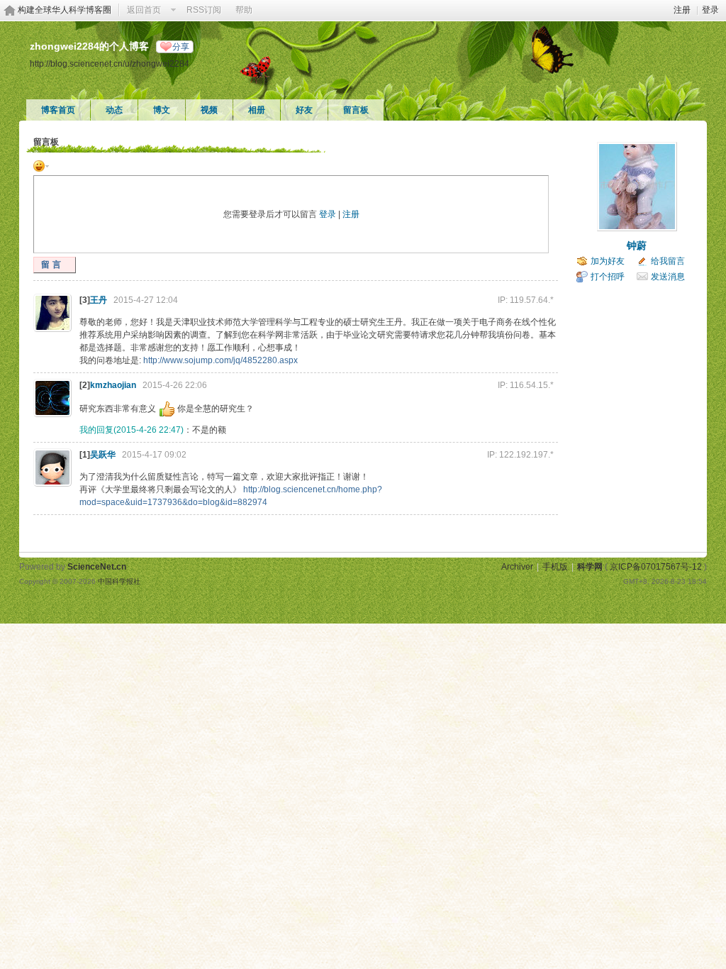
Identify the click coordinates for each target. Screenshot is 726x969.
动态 (114, 110)
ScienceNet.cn (96, 567)
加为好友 (608, 261)
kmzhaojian (113, 385)
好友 (304, 110)
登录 (710, 10)
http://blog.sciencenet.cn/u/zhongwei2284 (109, 63)
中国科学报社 (119, 581)
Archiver (517, 567)
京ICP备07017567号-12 (656, 567)
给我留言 (668, 261)
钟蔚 (637, 245)
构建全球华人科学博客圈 (64, 10)
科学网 (590, 567)
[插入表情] (41, 165)
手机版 (555, 567)
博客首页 (58, 110)
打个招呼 (608, 277)
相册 (256, 110)
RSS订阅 (203, 10)
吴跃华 (103, 455)
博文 (161, 110)
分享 (180, 47)
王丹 (98, 300)
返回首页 (144, 10)
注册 (682, 10)
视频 (209, 110)
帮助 (243, 10)
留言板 (356, 110)
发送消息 (668, 277)
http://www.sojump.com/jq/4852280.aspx (220, 360)
